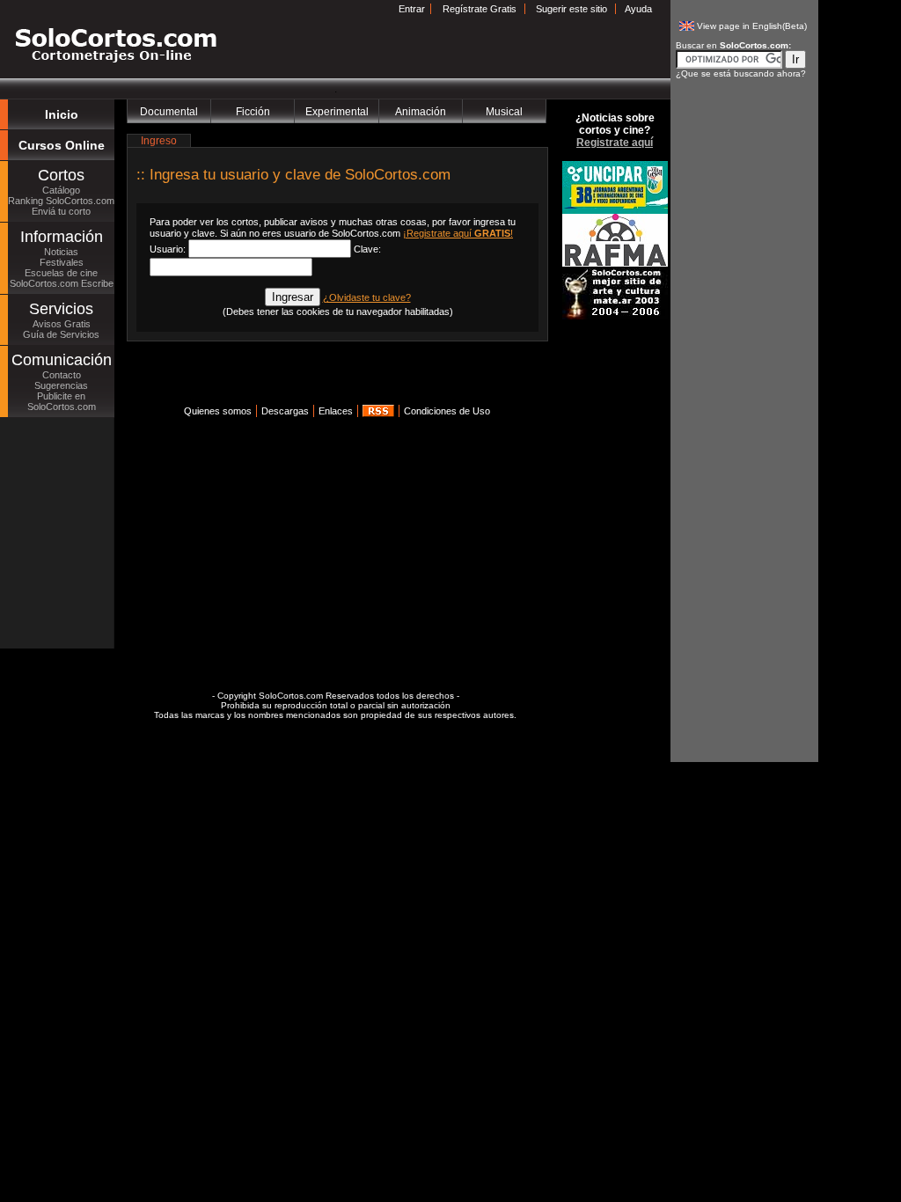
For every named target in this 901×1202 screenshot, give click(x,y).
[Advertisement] (332, 378)
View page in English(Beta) (752, 26)
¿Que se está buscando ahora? (741, 73)
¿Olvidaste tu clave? (367, 297)
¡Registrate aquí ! (458, 233)
